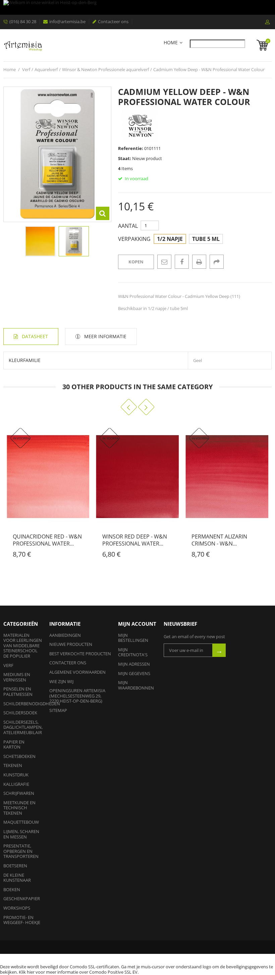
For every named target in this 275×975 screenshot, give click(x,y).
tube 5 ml (206, 239)
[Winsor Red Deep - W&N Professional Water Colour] (137, 476)
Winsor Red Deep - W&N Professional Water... (134, 540)
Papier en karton (13, 744)
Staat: (124, 158)
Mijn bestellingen (133, 638)
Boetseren (15, 866)
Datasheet (35, 336)
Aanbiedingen (65, 635)
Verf (8, 665)
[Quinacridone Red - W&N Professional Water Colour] (48, 476)
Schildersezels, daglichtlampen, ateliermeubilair (23, 727)
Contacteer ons (113, 21)
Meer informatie (105, 336)
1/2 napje (170, 239)
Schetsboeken (19, 756)
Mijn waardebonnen (136, 685)
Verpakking (135, 239)
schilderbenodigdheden (31, 704)
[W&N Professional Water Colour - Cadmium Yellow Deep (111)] (40, 241)
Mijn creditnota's (133, 652)
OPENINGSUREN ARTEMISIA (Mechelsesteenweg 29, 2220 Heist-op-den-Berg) (77, 695)
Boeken (11, 889)
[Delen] (217, 262)
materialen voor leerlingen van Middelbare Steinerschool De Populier (22, 645)
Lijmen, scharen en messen (21, 834)
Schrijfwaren (18, 793)
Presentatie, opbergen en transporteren (21, 851)
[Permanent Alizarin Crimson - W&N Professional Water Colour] (226, 476)
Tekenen (12, 765)
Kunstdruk (16, 775)
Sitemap (58, 710)
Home (171, 43)
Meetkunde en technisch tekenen (19, 808)
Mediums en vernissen (16, 677)
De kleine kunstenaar (17, 877)
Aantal (128, 225)
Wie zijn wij (61, 681)
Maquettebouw (21, 822)
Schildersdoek (20, 713)
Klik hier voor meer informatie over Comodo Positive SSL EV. (79, 972)
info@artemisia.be (67, 21)
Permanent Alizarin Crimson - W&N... (219, 540)
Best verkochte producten (80, 654)
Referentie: (130, 148)
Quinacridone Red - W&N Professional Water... (47, 540)
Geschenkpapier (21, 898)
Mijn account (137, 623)
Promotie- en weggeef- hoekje (21, 920)
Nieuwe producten (70, 644)
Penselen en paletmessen (18, 691)
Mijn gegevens (134, 673)
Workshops (16, 908)
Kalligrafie (16, 784)
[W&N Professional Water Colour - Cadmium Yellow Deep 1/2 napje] (74, 241)
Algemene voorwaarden (77, 672)
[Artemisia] (23, 45)
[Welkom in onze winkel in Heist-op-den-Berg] (137, 7)
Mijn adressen (134, 664)
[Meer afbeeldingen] (7, 240)
